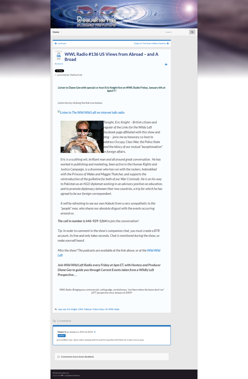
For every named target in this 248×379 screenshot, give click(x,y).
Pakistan (88, 309)
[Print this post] (166, 64)
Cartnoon (62, 43)
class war (62, 309)
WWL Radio (113, 309)
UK (106, 309)
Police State (98, 309)
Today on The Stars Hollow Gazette (150, 43)
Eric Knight (72, 309)
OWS (80, 309)
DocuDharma (124, 17)
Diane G (60, 64)
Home (56, 32)
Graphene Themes (72, 375)
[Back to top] (241, 372)
